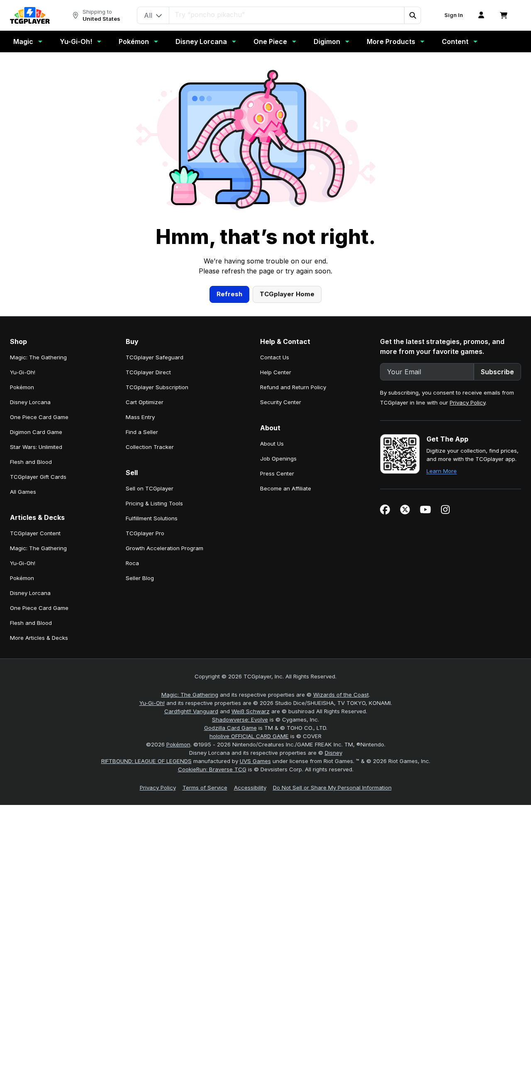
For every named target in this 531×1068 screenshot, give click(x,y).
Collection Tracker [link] (150, 447)
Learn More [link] (441, 471)
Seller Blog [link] (140, 578)
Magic (23, 41)
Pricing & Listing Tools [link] (154, 503)
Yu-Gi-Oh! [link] (22, 372)
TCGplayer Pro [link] (145, 533)
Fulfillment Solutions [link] (152, 518)
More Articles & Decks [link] (39, 637)
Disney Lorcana (201, 41)
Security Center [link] (280, 402)
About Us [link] (272, 443)
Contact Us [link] (274, 357)
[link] (30, 15)
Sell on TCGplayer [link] (149, 488)
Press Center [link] (277, 473)
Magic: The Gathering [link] (38, 357)
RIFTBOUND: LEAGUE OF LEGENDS (146, 761)
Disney (333, 752)
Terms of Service (205, 787)
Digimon (327, 41)
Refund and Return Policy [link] (293, 387)
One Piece (270, 41)
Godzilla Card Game (230, 727)
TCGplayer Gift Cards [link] (38, 476)
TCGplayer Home (287, 294)
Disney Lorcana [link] (30, 402)
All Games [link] (23, 491)
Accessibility (250, 787)
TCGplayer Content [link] (35, 533)
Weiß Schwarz (250, 711)
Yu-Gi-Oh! (76, 41)
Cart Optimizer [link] (144, 402)
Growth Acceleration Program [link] (164, 548)
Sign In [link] (453, 15)
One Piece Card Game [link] (39, 417)
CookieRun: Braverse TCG (212, 769)
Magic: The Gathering (189, 694)
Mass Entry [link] (140, 417)
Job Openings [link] (278, 458)
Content (455, 41)
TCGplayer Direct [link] (148, 372)
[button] (412, 15)
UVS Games (255, 761)
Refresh (229, 294)
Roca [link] (132, 563)
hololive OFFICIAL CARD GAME (249, 736)
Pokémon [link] (22, 387)
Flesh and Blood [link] (31, 461)
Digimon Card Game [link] (36, 432)
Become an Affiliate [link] (285, 488)
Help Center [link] (275, 372)
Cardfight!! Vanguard (191, 711)
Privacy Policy (467, 402)
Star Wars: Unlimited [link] (36, 447)
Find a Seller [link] (142, 432)
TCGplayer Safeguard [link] (154, 357)
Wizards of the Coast (341, 694)
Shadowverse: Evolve (240, 719)
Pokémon (134, 41)
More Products (391, 41)
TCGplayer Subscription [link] (157, 387)
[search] (286, 14)
